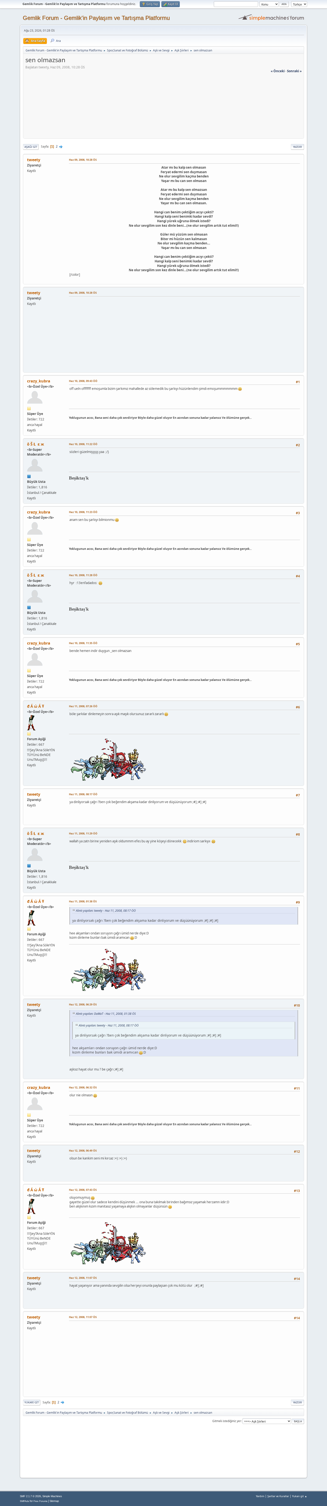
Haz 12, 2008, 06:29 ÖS (83, 1004)
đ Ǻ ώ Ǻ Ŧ (35, 706)
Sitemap (54, 1501)
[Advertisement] (163, 106)
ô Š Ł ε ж (35, 444)
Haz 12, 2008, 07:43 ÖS (83, 1190)
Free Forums (40, 1501)
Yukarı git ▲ (299, 1496)
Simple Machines (52, 1496)
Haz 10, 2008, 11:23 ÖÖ (83, 512)
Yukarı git (31, 1402)
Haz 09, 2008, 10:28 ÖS (83, 159)
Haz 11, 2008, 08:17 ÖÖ (83, 794)
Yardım (260, 1496)
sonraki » (294, 71)
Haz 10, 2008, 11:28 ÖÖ (83, 575)
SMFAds (24, 1501)
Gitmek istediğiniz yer (226, 1421)
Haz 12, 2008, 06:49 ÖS (83, 1150)
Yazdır (297, 147)
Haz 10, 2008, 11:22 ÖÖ (83, 444)
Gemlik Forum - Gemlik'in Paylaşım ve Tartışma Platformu (96, 18)
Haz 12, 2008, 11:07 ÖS (83, 1278)
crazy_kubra (38, 381)
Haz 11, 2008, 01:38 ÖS (83, 901)
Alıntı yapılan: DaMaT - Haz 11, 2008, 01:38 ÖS (106, 1014)
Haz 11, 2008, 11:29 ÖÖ (83, 833)
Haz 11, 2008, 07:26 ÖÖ (83, 706)
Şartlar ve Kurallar (278, 1496)
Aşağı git (30, 147)
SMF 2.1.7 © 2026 (30, 1496)
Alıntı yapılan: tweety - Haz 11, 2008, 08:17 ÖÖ (106, 911)
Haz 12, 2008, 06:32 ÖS (83, 1087)
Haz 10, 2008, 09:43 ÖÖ (83, 381)
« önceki (278, 71)
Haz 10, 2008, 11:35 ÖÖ (83, 643)
